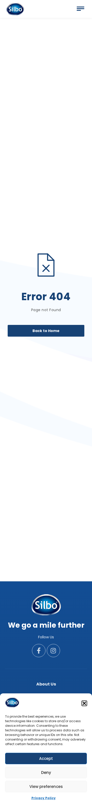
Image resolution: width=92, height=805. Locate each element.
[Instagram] (53, 650)
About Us (46, 684)
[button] (84, 703)
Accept (46, 758)
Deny (46, 772)
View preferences (46, 786)
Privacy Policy (43, 798)
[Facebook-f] (38, 650)
